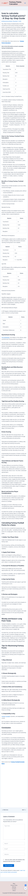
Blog (14, 883)
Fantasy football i (6, 716)
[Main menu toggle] (25, 3)
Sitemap (14, 887)
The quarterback (6, 337)
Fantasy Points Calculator (15, 3)
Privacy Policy (14, 885)
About (14, 890)
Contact (14, 888)
